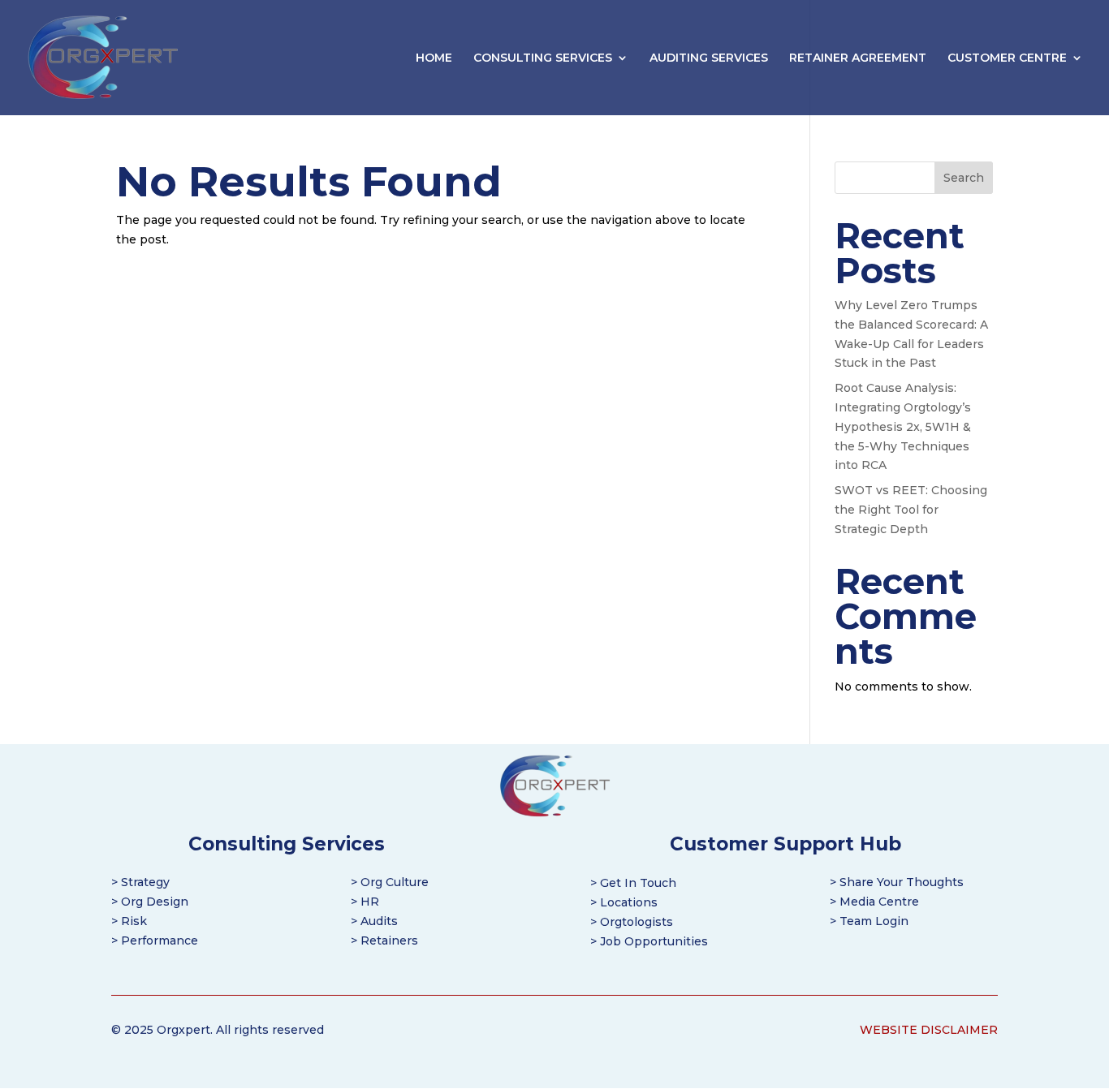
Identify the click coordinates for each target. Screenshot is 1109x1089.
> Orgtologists (631, 922)
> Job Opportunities (649, 941)
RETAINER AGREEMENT (857, 58)
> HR (365, 901)
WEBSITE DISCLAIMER (929, 1029)
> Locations (624, 902)
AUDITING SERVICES (708, 58)
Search (963, 177)
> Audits (374, 921)
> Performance (154, 940)
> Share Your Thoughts (897, 882)
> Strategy (140, 882)
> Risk (129, 921)
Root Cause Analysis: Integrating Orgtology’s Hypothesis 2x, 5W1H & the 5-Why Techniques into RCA (903, 426)
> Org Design (149, 901)
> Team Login (869, 921)
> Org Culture (390, 882)
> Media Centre (874, 901)
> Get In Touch (633, 883)
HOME (434, 58)
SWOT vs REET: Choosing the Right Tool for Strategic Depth (911, 509)
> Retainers (384, 940)
